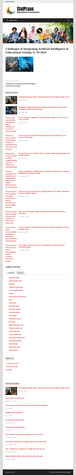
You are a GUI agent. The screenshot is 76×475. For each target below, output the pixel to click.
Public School (13, 344)
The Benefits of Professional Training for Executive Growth (24, 434)
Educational (13, 315)
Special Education (14, 347)
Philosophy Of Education (17, 337)
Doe (10, 300)
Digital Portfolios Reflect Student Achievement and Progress (24, 456)
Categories (11, 273)
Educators (12, 322)
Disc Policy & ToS (12, 366)
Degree (11, 293)
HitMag (68, 472)
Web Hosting (13, 350)
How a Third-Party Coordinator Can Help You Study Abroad (25, 449)
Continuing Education (16, 290)
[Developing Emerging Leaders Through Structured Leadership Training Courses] (11, 97)
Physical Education (15, 341)
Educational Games (15, 318)
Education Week (14, 312)
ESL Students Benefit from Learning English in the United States (26, 441)
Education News (14, 306)
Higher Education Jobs (16, 325)
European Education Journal (15, 420)
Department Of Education (17, 296)
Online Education (14, 331)
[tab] (11, 273)
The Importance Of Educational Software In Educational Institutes (27, 405)
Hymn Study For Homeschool (15, 398)
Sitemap (9, 370)
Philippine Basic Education (14, 412)
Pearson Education (15, 334)
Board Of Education (15, 281)
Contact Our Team (12, 363)
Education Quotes (15, 309)
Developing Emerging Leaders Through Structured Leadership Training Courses (44, 97)
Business (12, 284)
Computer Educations (16, 287)
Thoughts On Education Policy (15, 427)
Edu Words (12, 303)
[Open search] (68, 20)
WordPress (60, 472)
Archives (20, 273)
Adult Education (14, 277)
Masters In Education (16, 328)
